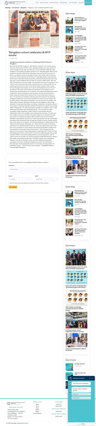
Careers (37, 409)
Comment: (12, 165)
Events (37, 406)
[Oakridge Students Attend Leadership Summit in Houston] (76, 147)
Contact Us (81, 2)
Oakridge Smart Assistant (78, 378)
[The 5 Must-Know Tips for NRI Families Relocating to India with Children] (69, 49)
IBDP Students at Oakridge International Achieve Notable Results (74, 135)
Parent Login (59, 411)
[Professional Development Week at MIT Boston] (78, 167)
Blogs (37, 408)
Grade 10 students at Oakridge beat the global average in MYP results (76, 113)
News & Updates (73, 2)
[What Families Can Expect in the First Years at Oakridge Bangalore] (69, 20)
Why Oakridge (63, 2)
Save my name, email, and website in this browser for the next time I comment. (29, 183)
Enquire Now (88, 2)
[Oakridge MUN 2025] (69, 367)
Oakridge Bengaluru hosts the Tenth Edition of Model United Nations (76, 94)
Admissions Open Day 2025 (80, 373)
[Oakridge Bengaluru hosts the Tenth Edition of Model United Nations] (76, 84)
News (37, 404)
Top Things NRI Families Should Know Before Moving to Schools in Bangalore (81, 58)
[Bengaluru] (16, 403)
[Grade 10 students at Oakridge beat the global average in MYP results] (78, 104)
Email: (37, 176)
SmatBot (83, 423)
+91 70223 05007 (17, 416)
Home (37, 2)
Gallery (37, 411)
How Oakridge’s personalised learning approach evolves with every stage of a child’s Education (81, 38)
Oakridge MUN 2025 (80, 364)
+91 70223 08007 (13, 418)
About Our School (44, 2)
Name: (10, 176)
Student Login (58, 416)
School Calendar (37, 413)
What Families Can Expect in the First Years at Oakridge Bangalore (81, 19)
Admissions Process (54, 2)
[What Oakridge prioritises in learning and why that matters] (69, 29)
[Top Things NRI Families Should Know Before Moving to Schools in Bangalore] (69, 59)
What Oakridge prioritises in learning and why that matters (80, 28)
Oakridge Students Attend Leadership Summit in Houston (75, 157)
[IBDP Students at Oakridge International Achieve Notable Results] (78, 124)
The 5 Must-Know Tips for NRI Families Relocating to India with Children (81, 48)
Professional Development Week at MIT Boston (76, 176)
